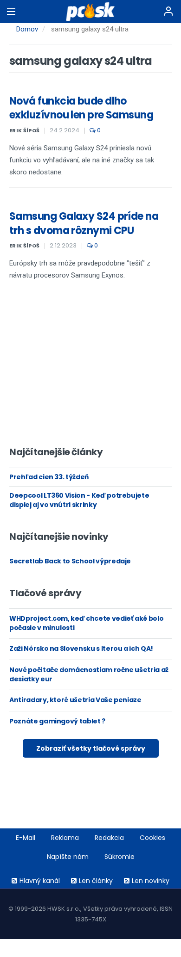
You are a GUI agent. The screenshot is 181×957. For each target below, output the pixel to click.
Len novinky (150, 880)
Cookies (152, 837)
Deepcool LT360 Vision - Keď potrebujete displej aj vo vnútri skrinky (79, 500)
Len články (96, 880)
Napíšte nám (68, 856)
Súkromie (119, 856)
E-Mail (25, 837)
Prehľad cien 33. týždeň (49, 477)
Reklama (65, 837)
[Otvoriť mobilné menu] (11, 11)
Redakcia (109, 837)
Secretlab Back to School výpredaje (70, 561)
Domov (27, 29)
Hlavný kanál (39, 880)
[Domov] (90, 11)
